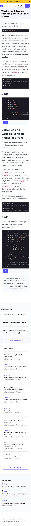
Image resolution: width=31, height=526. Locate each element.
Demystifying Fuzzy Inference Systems (14, 486)
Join (27, 6)
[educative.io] (1, 6)
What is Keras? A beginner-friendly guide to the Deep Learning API (15, 495)
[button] (5, 263)
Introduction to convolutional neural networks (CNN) (13, 504)
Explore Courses (15, 467)
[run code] (5, 122)
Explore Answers (15, 340)
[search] (15, 6)
